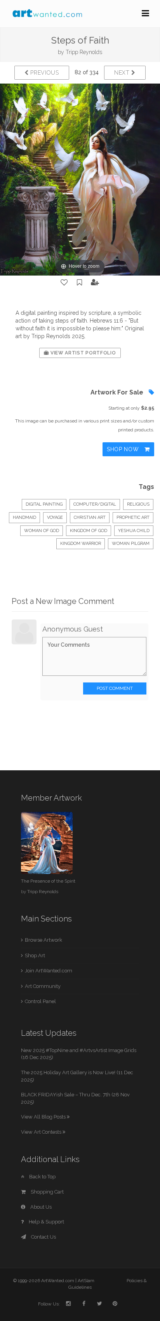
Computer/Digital (94, 504)
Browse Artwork (43, 940)
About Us (40, 1207)
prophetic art (133, 517)
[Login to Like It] (64, 283)
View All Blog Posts (44, 1117)
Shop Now (124, 449)
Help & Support (46, 1222)
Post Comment (115, 688)
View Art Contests (42, 1132)
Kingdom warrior (80, 543)
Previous (44, 73)
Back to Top (42, 1177)
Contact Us (43, 1237)
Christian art (90, 517)
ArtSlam (86, 1280)
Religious (138, 504)
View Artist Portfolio (82, 353)
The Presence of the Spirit (48, 881)
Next (123, 73)
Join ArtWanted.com (48, 971)
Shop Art (35, 955)
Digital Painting (44, 504)
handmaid (24, 517)
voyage (55, 517)
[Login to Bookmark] (79, 283)
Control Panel (40, 1001)
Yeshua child (134, 530)
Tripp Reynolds (84, 52)
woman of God (41, 530)
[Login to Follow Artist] (95, 283)
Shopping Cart (47, 1192)
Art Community (43, 986)
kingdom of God (88, 530)
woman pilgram (131, 543)
